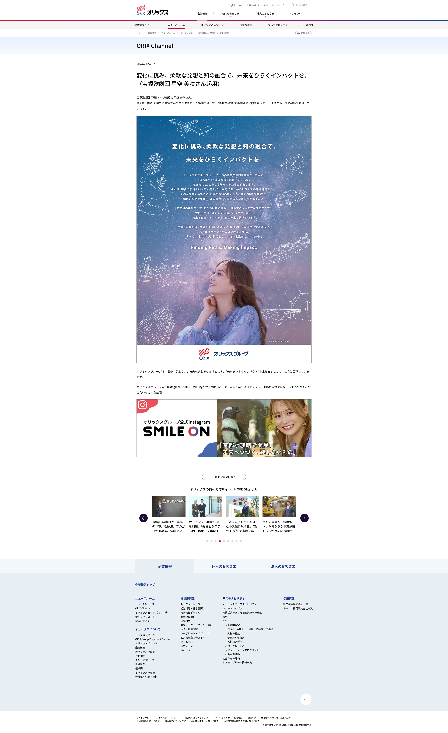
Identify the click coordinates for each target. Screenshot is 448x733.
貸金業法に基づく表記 (175, 721)
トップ (139, 32)
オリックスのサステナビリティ (240, 604)
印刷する (305, 32)
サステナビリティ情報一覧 (237, 662)
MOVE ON (295, 13)
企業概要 (140, 647)
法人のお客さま (283, 566)
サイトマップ (277, 5)
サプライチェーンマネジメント (242, 650)
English (232, 5)
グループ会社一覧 (145, 660)
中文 (241, 5)
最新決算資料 (188, 616)
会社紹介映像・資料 (146, 676)
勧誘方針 (251, 717)
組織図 (139, 668)
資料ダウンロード (145, 616)
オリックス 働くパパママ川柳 (151, 612)
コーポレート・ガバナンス (195, 633)
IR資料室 (185, 620)
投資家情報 (246, 24)
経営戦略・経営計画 (192, 608)
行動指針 (140, 655)
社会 (225, 620)
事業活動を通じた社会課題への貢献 (242, 612)
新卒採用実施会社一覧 (295, 604)
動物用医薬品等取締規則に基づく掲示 (241, 721)
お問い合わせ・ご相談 (257, 5)
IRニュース (187, 641)
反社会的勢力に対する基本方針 (275, 717)
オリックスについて (212, 24)
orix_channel (186, 32)
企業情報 (152, 32)
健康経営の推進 (236, 637)
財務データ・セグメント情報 (196, 625)
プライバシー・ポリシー (168, 717)
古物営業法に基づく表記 (148, 721)
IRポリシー (187, 650)
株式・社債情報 (189, 629)
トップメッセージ (145, 635)
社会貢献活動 (232, 654)
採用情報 (309, 24)
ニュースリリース (145, 604)
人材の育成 (233, 633)
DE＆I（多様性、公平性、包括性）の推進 (250, 629)
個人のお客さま (224, 566)
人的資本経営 (232, 625)
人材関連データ (236, 641)
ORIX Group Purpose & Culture (152, 639)
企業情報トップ (143, 24)
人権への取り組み (235, 645)
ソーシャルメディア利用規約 (228, 717)
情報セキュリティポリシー (197, 717)
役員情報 (140, 664)
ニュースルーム (176, 24)
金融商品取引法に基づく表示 (204, 721)
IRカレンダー (188, 645)
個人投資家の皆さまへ (193, 637)
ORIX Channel (143, 608)
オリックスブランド (146, 643)
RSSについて (142, 620)
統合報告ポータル (190, 612)
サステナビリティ (278, 24)
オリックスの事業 (145, 651)
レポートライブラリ (234, 608)
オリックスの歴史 (145, 672)
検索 (299, 5)
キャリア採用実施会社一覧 (298, 608)
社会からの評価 (231, 658)
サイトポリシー (143, 717)
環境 (225, 616)
